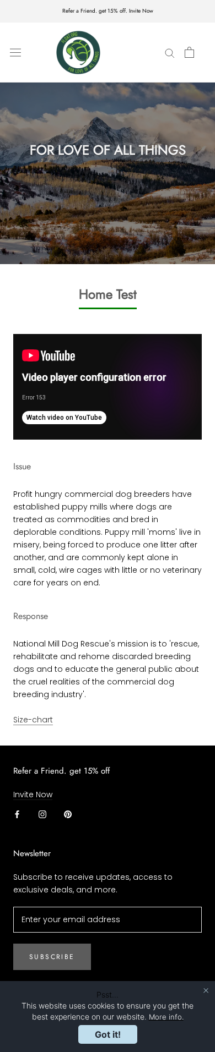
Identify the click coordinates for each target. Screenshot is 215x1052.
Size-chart (33, 719)
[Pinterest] (68, 814)
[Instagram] (42, 814)
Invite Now (32, 794)
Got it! (108, 1034)
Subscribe (52, 957)
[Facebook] (17, 814)
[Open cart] (189, 52)
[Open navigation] (15, 52)
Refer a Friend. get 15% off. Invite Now (107, 11)
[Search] (170, 52)
